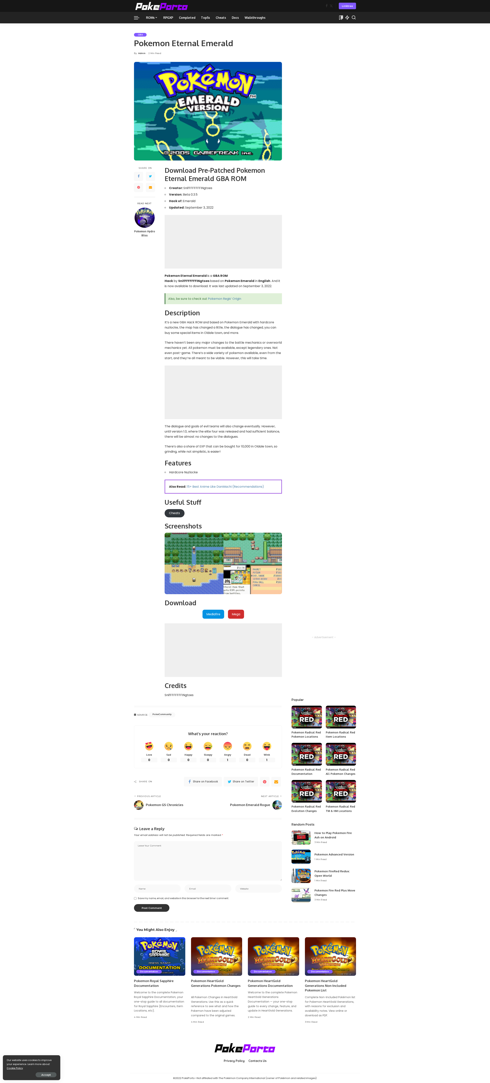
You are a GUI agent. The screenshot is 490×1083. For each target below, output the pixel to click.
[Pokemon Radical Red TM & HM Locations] (341, 791)
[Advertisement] (223, 242)
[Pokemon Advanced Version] (301, 857)
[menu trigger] (138, 17)
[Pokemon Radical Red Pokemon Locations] (307, 717)
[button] (213, 614)
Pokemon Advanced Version (334, 854)
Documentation (149, 971)
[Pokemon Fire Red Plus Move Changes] (301, 895)
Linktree (347, 5)
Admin (142, 53)
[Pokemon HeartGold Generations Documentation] (273, 956)
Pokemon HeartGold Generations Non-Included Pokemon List (325, 985)
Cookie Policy (15, 1068)
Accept (46, 1074)
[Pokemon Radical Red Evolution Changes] (307, 791)
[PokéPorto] (161, 6)
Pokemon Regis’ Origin (224, 299)
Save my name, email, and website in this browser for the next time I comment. (183, 898)
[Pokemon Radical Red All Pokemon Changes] (341, 754)
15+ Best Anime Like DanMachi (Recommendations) (225, 486)
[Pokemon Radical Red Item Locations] (341, 717)
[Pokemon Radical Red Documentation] (307, 754)
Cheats (174, 513)
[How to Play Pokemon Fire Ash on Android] (301, 837)
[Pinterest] (138, 187)
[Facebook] (326, 6)
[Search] (353, 17)
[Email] (150, 187)
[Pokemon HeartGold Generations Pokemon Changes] (216, 956)
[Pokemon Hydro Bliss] (145, 218)
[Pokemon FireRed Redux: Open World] (301, 876)
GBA (140, 34)
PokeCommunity (162, 714)
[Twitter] (331, 6)
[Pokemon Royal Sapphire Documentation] (159, 956)
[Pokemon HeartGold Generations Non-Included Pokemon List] (330, 956)
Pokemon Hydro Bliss (144, 233)
